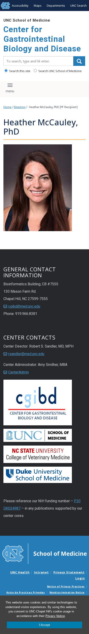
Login (80, 578)
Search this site (19, 71)
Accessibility (20, 5)
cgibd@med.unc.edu (24, 306)
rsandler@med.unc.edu (26, 354)
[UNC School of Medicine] (44, 553)
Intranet (41, 572)
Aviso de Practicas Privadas (25, 592)
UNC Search (78, 5)
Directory (20, 107)
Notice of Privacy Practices (66, 586)
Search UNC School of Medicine (60, 71)
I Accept (44, 625)
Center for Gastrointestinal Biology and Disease (42, 39)
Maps (38, 5)
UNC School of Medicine (26, 20)
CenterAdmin (18, 372)
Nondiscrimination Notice (67, 592)
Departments (56, 5)
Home (7, 107)
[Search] (79, 61)
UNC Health (20, 572)
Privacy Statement (69, 572)
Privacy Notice (55, 616)
